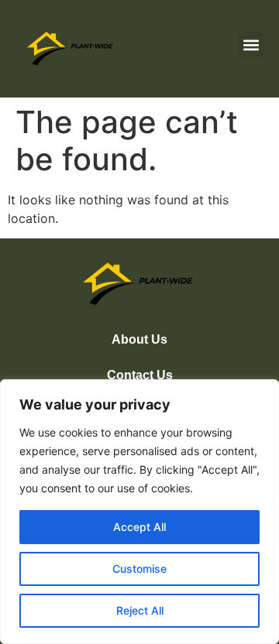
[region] (139, 511)
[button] (251, 44)
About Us (139, 339)
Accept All (139, 526)
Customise (139, 568)
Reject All (140, 610)
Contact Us (140, 375)
